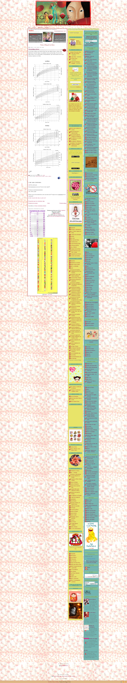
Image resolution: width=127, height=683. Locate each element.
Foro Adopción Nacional (75, 348)
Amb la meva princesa (91, 205)
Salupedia (88, 521)
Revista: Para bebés (90, 517)
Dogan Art (88, 354)
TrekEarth (88, 283)
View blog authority (91, 558)
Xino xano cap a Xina (90, 234)
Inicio (48, 203)
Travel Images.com (90, 282)
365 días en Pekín (90, 387)
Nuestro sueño (73, 514)
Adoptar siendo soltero (75, 264)
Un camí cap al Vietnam (91, 473)
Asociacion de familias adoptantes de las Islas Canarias (75, 271)
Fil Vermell (88, 217)
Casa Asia (88, 391)
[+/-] (70, 170)
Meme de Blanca (92, 599)
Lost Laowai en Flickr (90, 269)
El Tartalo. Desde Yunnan (91, 413)
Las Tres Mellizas (74, 569)
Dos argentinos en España (76, 495)
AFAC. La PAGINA (74, 266)
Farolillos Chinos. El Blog (53, 681)
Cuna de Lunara (89, 173)
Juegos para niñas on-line (75, 564)
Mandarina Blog (89, 428)
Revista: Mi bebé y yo (90, 514)
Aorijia (87, 389)
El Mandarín (88, 411)
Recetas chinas (73, 447)
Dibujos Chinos (89, 352)
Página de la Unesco (90, 280)
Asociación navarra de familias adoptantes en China (75, 332)
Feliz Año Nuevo (91, 612)
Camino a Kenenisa (74, 484)
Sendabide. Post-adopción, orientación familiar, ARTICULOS (76, 144)
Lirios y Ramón (73, 247)
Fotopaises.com (89, 268)
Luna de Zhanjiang (74, 396)
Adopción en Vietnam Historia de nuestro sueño (90, 477)
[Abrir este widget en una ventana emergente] (79, 168)
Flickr (87, 266)
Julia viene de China (74, 239)
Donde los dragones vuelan (92, 491)
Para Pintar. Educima (74, 573)
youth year (88, 355)
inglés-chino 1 (89, 379)
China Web (88, 259)
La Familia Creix (89, 219)
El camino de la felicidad (75, 234)
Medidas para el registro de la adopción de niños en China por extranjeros (92, 120)
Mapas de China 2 (90, 306)
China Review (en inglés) (91, 401)
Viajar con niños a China (91, 150)
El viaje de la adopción (75, 497)
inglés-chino (88, 377)
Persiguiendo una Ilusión (75, 254)
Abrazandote (88, 470)
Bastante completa (90, 323)
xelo (29, 185)
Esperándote (73, 499)
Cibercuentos (73, 555)
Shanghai (47, 27)
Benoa (87, 252)
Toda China (88, 441)
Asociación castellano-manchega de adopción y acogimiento (76, 284)
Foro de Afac (73, 354)
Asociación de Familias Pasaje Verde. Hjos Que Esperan (76, 311)
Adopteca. (72, 39)
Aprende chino (89, 363)
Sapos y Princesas (74, 578)
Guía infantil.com (89, 503)
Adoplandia (72, 227)
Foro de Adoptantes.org (75, 353)
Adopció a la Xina (90, 201)
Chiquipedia (72, 553)
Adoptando (88, 54)
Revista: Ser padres (90, 519)
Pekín (87, 274)
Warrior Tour (88, 291)
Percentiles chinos (33, 49)
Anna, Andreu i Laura (90, 209)
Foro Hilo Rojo (73, 358)
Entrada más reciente (33, 203)
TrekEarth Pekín (89, 285)
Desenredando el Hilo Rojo (91, 174)
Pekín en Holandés (90, 276)
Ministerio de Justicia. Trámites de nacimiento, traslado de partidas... (91, 124)
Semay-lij (72, 520)
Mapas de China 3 (90, 308)
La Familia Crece (73, 241)
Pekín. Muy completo (90, 313)
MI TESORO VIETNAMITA (92, 472)
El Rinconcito (73, 559)
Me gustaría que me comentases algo (36, 201)
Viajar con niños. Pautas (91, 152)
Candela (88, 567)
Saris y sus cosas (90, 460)
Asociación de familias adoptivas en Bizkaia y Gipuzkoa (75, 303)
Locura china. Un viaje (91, 424)
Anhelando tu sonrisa (74, 470)
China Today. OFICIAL (91, 403)
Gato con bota (73, 560)
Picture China (89, 278)
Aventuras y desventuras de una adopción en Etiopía (75, 476)
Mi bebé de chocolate (74, 506)
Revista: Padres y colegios (92, 515)
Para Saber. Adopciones (91, 137)
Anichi (71, 268)
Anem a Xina (89, 207)
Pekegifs (72, 574)
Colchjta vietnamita (90, 488)
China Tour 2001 (89, 257)
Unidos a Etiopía (73, 526)
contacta (34, 27)
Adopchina (72, 260)
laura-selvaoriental (90, 461)
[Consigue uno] (74, 168)
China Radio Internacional (91, 367)
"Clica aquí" (88, 321)
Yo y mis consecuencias (75, 528)
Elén (87, 569)
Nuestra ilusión (73, 513)
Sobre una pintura (90, 325)
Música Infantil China (74, 401)
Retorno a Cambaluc (90, 431)
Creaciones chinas (90, 348)
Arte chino (88, 346)
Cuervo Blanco (73, 557)
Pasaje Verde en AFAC (91, 139)
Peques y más (89, 508)
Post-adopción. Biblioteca (75, 141)
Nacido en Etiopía (74, 511)
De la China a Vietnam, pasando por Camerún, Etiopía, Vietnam (91, 485)
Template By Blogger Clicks (65, 681)
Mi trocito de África (74, 509)
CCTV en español (90, 392)
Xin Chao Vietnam (90, 490)
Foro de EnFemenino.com (75, 356)
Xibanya (88, 448)
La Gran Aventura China (75, 243)
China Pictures (89, 254)
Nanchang (40, 27)
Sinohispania (89, 433)
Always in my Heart (90, 203)
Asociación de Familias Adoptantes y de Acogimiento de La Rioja (76, 299)
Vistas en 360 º (89, 289)
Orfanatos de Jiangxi (92, 638)
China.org (88, 261)
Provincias (88, 314)
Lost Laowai (88, 426)
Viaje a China (89, 287)
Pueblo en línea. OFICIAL (91, 429)
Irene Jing (72, 238)
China (46, 176)
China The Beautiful (90, 255)
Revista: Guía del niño (91, 510)
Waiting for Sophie (90, 232)
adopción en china (40, 176)
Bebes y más (89, 500)
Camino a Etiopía (74, 482)
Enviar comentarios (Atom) (40, 205)
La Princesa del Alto (74, 245)
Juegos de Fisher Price (75, 562)
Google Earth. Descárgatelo (92, 302)
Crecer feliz (88, 501)
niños (49, 176)
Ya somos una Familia (75, 255)
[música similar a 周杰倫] (75, 156)
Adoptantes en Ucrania (75, 262)
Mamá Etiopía (73, 500)
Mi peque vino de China (75, 249)
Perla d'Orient (89, 227)
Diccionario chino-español (91, 372)
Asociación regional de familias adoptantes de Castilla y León (75, 337)
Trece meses (73, 521)
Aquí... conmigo (73, 472)
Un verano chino (73, 58)
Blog (29, 27)
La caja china (73, 56)
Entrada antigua (63, 203)
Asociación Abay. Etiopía (75, 277)
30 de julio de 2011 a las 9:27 (37, 198)
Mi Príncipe (72, 507)
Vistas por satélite (90, 316)
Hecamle (72, 236)
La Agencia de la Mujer (91, 113)
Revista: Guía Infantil (90, 512)
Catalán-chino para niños (91, 365)
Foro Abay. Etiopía (74, 346)
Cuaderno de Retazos (90, 350)
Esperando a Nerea (90, 176)
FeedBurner (78, 87)
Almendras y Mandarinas (75, 229)
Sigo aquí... (86, 650)
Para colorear (73, 571)
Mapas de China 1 (90, 304)
